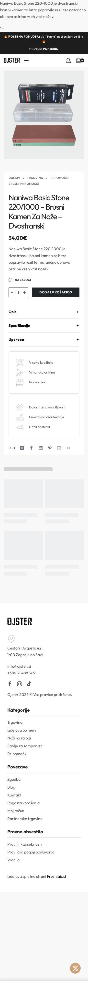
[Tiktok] (29, 683)
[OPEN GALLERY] (44, 115)
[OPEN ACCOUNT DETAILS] (68, 60)
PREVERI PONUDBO (44, 49)
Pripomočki (59, 178)
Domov (14, 178)
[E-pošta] (59, 448)
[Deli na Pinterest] (50, 448)
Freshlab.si (56, 876)
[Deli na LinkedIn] (40, 448)
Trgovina (35, 178)
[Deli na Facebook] (31, 448)
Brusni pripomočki (24, 184)
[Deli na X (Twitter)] (22, 448)
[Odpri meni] (26, 60)
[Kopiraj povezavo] (68, 448)
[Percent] (75, 968)
